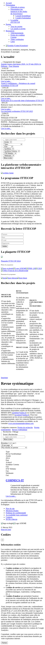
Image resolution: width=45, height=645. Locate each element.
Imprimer (4, 378)
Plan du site (10, 509)
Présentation (10, 5)
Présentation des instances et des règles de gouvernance (19, 11)
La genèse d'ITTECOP (15, 21)
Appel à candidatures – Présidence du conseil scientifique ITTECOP (18, 84)
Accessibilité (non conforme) (17, 515)
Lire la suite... (11, 496)
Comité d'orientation (23, 18)
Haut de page (6, 530)
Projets (8, 24)
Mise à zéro (8, 158)
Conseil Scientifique (23, 16)
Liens (13, 42)
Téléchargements (17, 33)
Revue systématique (19, 430)
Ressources (10, 31)
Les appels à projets (18, 29)
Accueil (9, 3)
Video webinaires (17, 39)
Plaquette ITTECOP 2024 (11, 261)
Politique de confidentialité (16, 513)
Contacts (9, 517)
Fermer (4, 643)
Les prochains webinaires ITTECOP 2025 (17, 111)
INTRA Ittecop (11, 519)
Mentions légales (12, 511)
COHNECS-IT (15, 480)
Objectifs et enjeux (18, 7)
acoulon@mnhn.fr (22, 415)
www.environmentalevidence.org (20, 423)
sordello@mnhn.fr (19, 413)
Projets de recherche (25, 427)
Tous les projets (16, 27)
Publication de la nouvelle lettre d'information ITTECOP (22, 101)
